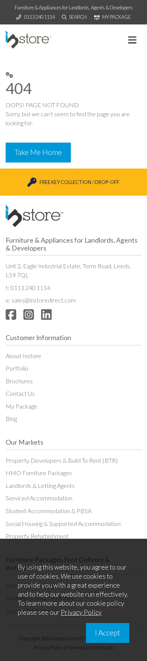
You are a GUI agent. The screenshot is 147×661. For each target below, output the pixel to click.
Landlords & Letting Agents (40, 485)
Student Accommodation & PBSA (49, 510)
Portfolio (17, 368)
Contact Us (20, 393)
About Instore (23, 355)
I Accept (107, 632)
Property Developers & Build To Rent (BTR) (62, 460)
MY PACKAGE (116, 17)
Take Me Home (38, 152)
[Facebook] (11, 314)
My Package (21, 406)
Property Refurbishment (37, 535)
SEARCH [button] (77, 17)
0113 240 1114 (39, 17)
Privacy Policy (81, 612)
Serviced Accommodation (39, 497)
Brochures (19, 380)
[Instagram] (28, 314)
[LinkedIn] (46, 314)
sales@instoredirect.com (44, 300)
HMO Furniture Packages (39, 472)
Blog (11, 418)
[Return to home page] (28, 39)
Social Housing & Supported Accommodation (63, 523)
